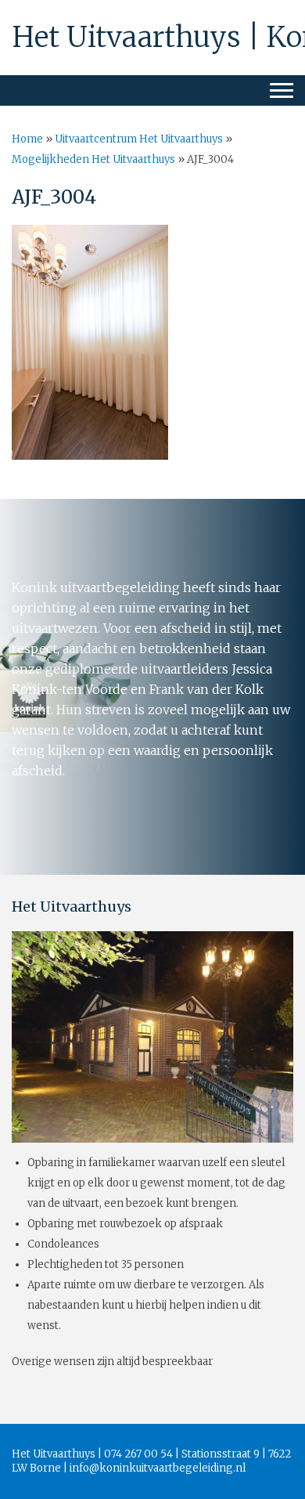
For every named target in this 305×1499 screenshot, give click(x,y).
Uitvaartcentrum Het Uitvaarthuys (139, 139)
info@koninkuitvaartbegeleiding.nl (158, 1468)
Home (27, 139)
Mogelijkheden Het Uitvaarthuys (93, 159)
